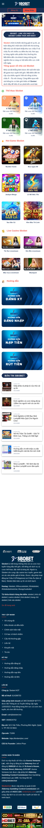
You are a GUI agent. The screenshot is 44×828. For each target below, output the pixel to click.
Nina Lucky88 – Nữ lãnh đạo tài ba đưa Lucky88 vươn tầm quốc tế (26, 466)
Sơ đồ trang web (8, 605)
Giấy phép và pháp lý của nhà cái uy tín (27, 387)
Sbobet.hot (6, 786)
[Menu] (3, 4)
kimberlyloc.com (28, 792)
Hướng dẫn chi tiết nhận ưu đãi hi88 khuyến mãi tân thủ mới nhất (27, 450)
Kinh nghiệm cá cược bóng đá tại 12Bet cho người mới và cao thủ (27, 402)
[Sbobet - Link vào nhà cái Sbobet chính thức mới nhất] (22, 4)
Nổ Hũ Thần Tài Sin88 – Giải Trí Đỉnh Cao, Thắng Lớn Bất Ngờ (26, 435)
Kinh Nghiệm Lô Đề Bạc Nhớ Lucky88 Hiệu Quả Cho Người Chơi (26, 418)
